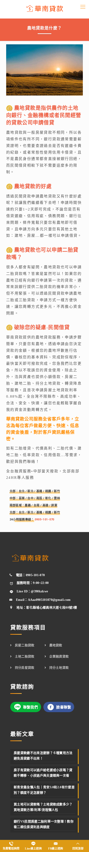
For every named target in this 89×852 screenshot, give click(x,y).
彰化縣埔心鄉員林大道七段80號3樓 (51, 607)
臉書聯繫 (63, 707)
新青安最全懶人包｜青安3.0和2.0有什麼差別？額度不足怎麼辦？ (44, 789)
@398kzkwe (39, 591)
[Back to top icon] (79, 842)
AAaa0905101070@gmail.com (49, 600)
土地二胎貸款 (24, 656)
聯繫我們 (30, 707)
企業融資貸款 (59, 656)
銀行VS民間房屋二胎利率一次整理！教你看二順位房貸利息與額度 (43, 824)
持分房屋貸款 (24, 667)
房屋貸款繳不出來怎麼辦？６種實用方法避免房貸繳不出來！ (43, 755)
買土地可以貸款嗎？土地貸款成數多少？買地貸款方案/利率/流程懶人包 (43, 807)
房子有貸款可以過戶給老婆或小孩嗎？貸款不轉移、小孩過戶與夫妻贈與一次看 (43, 772)
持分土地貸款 (59, 667)
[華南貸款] (44, 9)
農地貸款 (55, 645)
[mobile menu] (83, 7)
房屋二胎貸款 (24, 645)
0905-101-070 (44, 519)
